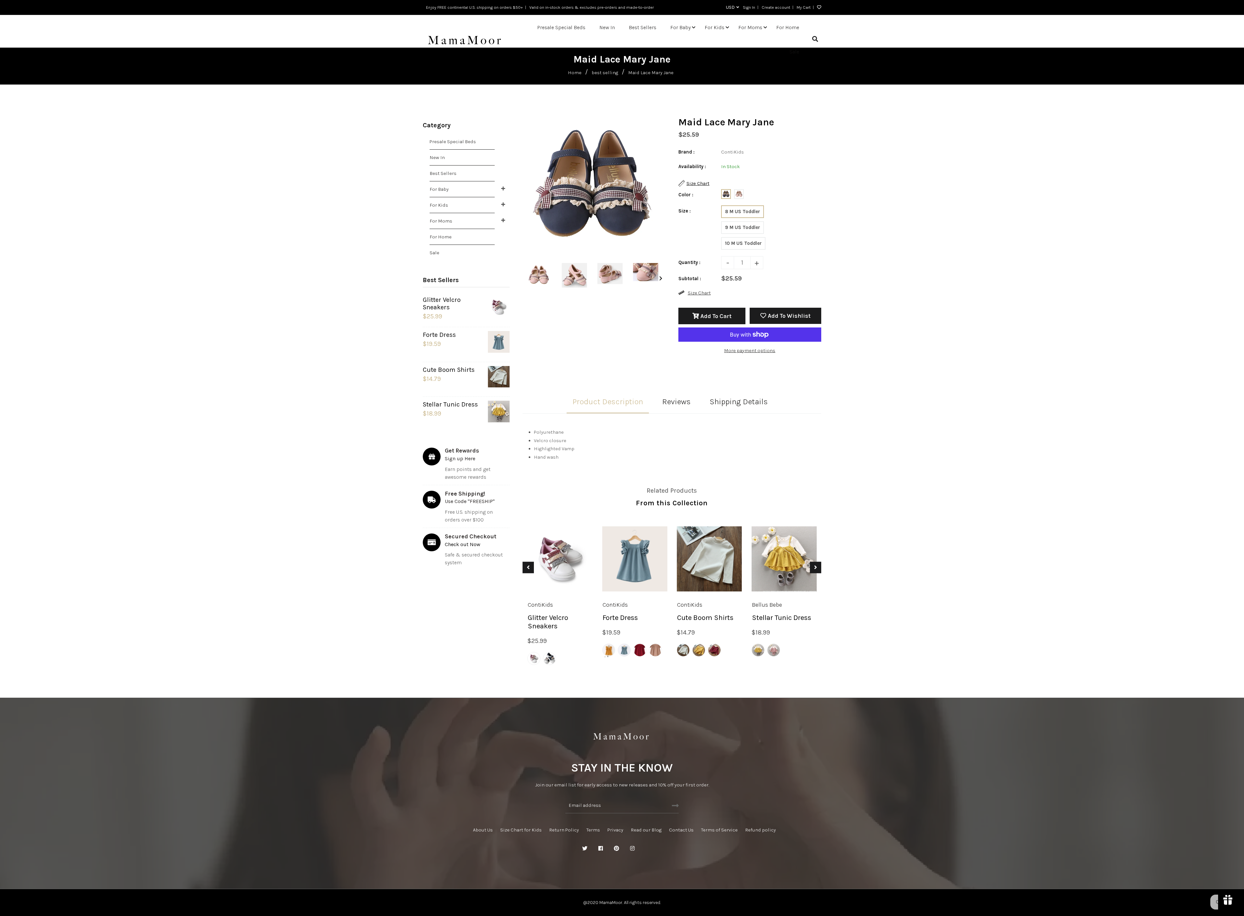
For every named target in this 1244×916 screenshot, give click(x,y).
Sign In (749, 7)
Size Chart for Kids (521, 830)
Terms (593, 830)
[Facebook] (600, 848)
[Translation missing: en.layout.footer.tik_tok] (664, 848)
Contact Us (681, 830)
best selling (605, 72)
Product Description (607, 401)
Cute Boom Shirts (449, 369)
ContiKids (540, 604)
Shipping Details (739, 401)
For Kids (439, 205)
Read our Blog (646, 830)
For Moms (441, 221)
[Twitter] (585, 848)
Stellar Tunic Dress (450, 404)
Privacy (615, 830)
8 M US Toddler (742, 211)
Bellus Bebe (767, 604)
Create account (776, 7)
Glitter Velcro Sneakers (442, 303)
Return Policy (564, 830)
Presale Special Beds (453, 141)
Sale (434, 253)
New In (437, 157)
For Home (441, 237)
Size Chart (699, 293)
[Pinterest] (616, 848)
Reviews (676, 401)
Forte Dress (439, 334)
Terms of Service (719, 830)
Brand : (686, 152)
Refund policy (760, 830)
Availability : (692, 166)
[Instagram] (632, 848)
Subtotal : (689, 278)
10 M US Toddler (743, 243)
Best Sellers (443, 173)
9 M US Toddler (742, 227)
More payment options (749, 350)
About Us (483, 830)
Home (575, 72)
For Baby (439, 189)
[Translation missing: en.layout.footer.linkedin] (648, 848)
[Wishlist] (817, 7)
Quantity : (689, 262)
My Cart (804, 7)
